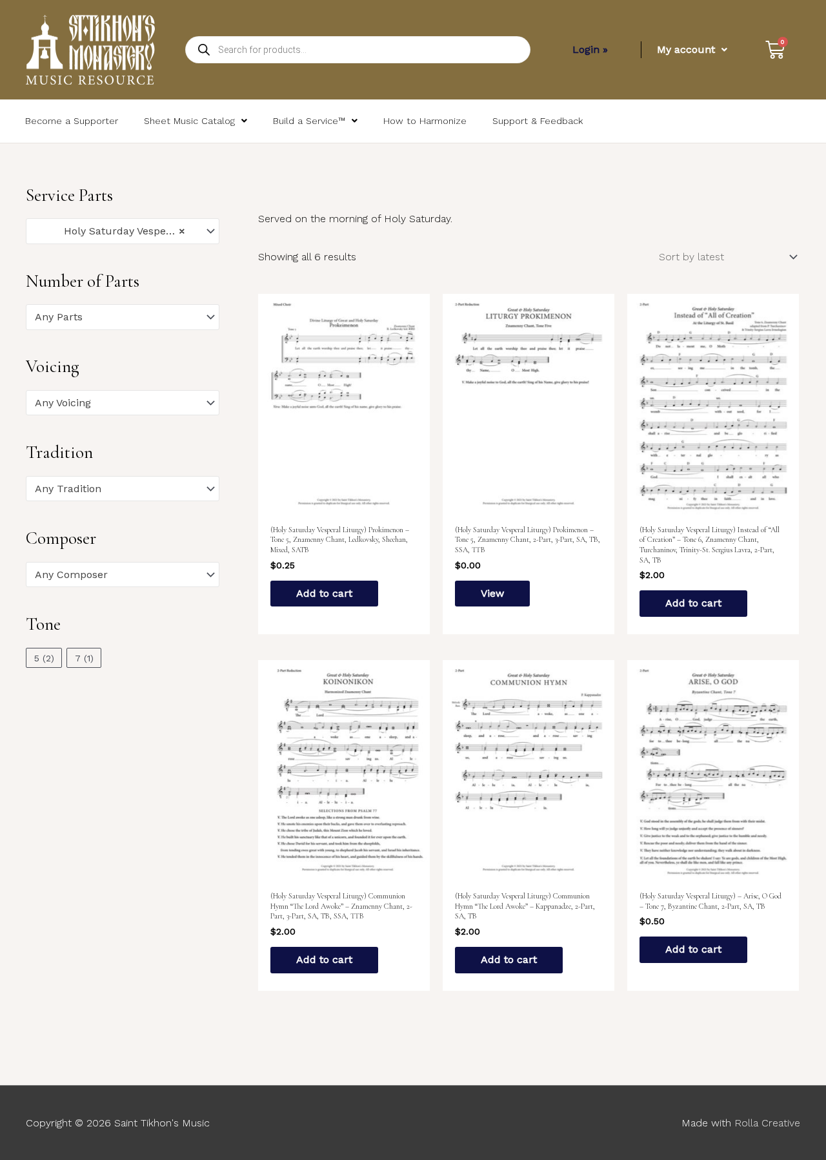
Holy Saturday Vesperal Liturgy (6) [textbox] (116, 231)
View (492, 593)
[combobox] (122, 231)
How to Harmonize (425, 121)
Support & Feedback (537, 121)
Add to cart (324, 593)
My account (686, 49)
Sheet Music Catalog (189, 121)
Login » (590, 49)
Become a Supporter (71, 121)
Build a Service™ (309, 121)
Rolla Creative (767, 1123)
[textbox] (116, 317)
